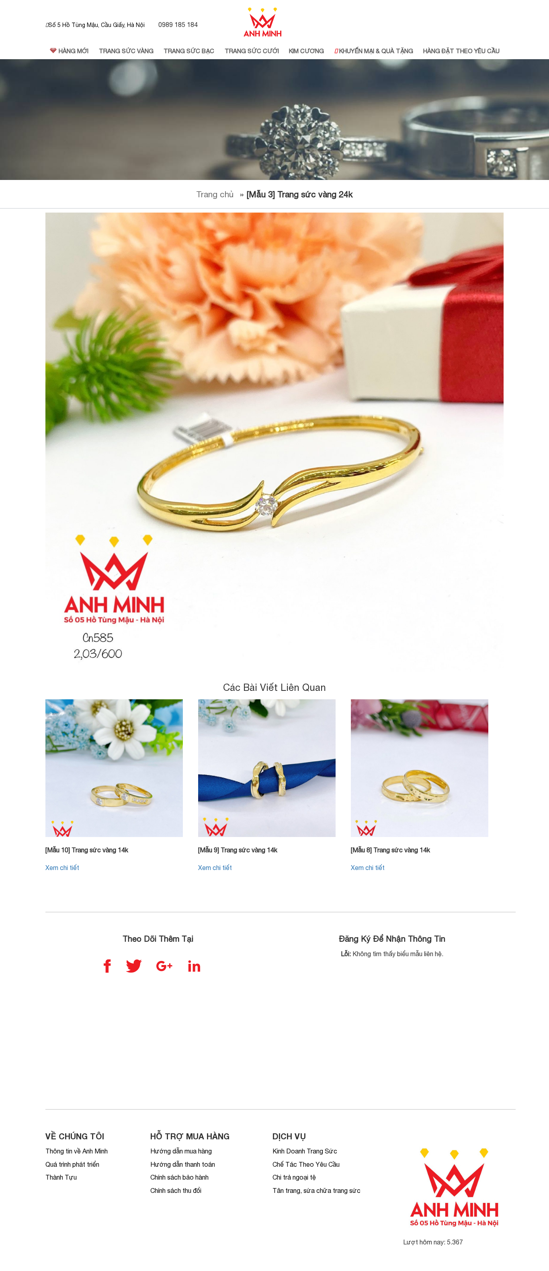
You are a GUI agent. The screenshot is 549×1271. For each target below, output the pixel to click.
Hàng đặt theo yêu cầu (461, 51)
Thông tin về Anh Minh (76, 1151)
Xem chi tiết (62, 867)
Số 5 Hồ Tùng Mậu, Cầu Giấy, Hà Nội (96, 25)
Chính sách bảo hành (179, 1177)
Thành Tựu (61, 1177)
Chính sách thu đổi (175, 1190)
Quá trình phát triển (72, 1164)
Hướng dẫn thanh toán (182, 1164)
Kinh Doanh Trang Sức (304, 1151)
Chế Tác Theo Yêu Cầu (306, 1164)
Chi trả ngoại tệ (294, 1177)
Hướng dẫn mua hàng (181, 1151)
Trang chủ (215, 194)
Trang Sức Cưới (252, 51)
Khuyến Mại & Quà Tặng (375, 51)
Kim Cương (306, 51)
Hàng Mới (72, 51)
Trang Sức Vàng (126, 51)
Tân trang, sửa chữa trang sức (316, 1190)
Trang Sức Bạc (189, 51)
